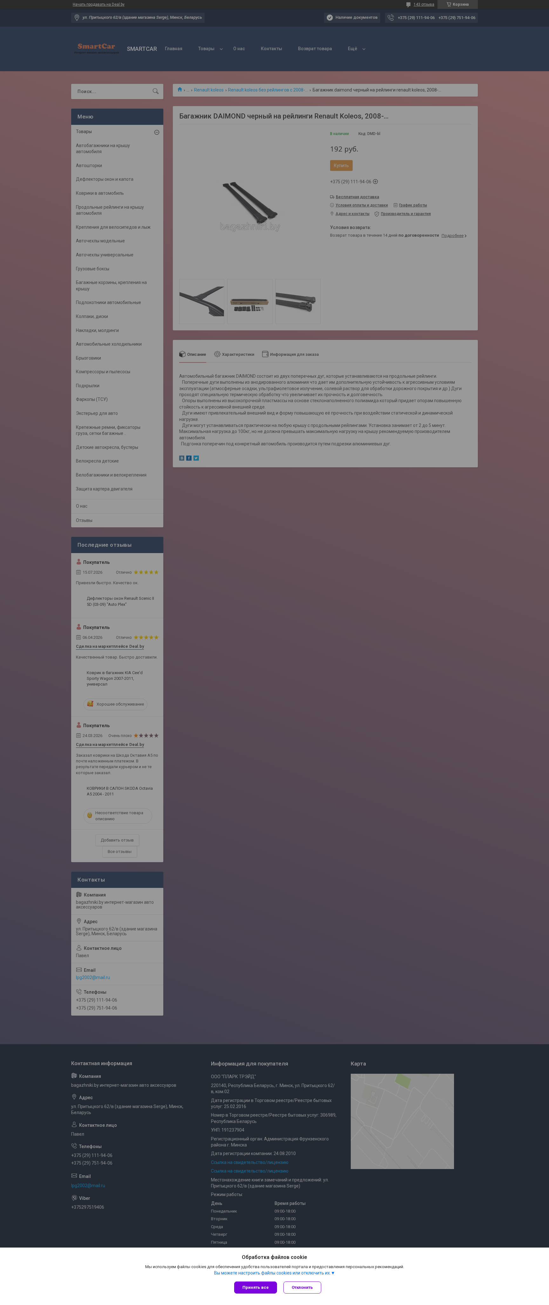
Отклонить (302, 1287)
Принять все (255, 1287)
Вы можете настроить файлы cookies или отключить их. (272, 1272)
